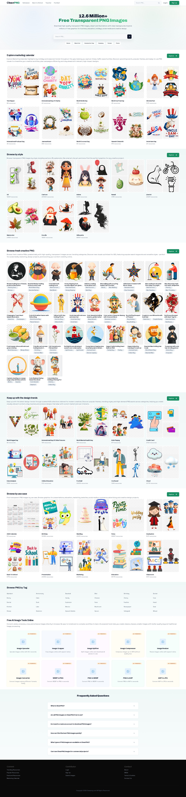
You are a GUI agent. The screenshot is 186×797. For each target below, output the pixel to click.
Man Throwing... (171, 290)
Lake (37, 607)
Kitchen (9, 607)
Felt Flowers (53, 353)
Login (67, 770)
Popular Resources (13, 773)
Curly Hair (169, 353)
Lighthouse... (69, 350)
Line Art (149, 194)
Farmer (110, 43)
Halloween (26, 3)
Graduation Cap (89, 43)
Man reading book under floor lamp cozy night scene (153, 285)
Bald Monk (53, 290)
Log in (165, 3)
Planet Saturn (34, 322)
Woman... (11, 290)
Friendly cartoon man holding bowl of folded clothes (40, 348)
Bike (96, 593)
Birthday (44, 534)
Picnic (118, 43)
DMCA (126, 773)
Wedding (79, 534)
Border (155, 593)
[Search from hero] (129, 36)
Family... (120, 350)
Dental (9, 602)
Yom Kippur (11, 101)
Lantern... (108, 322)
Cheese (97, 598)
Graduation (150, 534)
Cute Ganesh (34, 382)
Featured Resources (13, 775)
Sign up (174, 3)
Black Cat (77, 43)
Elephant (33, 384)
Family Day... (111, 350)
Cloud (148, 481)
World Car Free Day (117, 101)
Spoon (97, 611)
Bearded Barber (34, 290)
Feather (126, 602)
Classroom (150, 574)
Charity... (169, 287)
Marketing (80, 574)
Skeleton (39, 611)
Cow (154, 598)
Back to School (37, 3)
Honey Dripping (70, 290)
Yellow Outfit (59, 322)
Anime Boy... (170, 350)
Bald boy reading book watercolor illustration (90, 285)
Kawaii (113, 194)
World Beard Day (34, 287)
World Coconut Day (83, 141)
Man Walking (113, 287)
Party (113, 534)
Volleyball (127, 611)
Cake (37, 598)
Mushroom (98, 607)
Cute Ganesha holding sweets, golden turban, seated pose (94, 317)
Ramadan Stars (129, 287)
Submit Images (70, 775)
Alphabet (10, 593)
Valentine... (146, 319)
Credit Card (150, 440)
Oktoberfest (150, 101)
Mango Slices (25, 350)
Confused (114, 481)
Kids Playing (115, 440)
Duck (37, 602)
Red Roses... (169, 322)
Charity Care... (12, 287)
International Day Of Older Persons (53, 440)
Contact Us (128, 778)
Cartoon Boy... (59, 319)
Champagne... (21, 319)
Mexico (67, 607)
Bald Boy (88, 290)
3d (8, 194)
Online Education (47, 481)
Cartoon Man (38, 353)
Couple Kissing (157, 319)
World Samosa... (13, 350)
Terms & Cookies (129, 775)
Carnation (53, 350)
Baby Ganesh (92, 319)
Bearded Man (150, 353)
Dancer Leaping (91, 353)
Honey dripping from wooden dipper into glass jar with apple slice (73, 285)
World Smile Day (82, 101)
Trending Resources (13, 770)
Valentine (11, 319)
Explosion (68, 602)
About (126, 770)
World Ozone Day (35, 319)
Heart (155, 602)
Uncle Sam (74, 322)
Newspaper (127, 607)
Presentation (46, 574)
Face (96, 602)
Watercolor (10, 235)
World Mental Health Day (85, 440)
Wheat (155, 611)
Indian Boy (132, 353)
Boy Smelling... (131, 322)
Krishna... (51, 382)
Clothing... (37, 350)
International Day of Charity (51, 101)
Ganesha (90, 322)
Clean (13, 2)
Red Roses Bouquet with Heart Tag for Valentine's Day (171, 317)
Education (114, 574)
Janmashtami (46, 141)
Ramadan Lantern (110, 319)
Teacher (48, 3)
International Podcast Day (15, 141)
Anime (79, 194)
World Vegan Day (12, 440)
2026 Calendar (12, 534)
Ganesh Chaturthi (117, 141)
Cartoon (44, 194)
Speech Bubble (70, 611)
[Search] (159, 3)
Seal (154, 607)
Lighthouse (79, 350)
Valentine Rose (170, 319)
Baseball (68, 593)
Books (68, 43)
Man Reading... (150, 290)
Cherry (126, 598)
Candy (67, 598)
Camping (100, 43)
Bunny (9, 598)
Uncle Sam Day (151, 141)
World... (103, 287)
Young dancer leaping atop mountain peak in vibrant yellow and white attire (95, 348)
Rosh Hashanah (70, 287)
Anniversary (40, 593)
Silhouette (80, 235)
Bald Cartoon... (54, 287)
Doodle (44, 235)
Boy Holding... (131, 319)
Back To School (12, 574)
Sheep (9, 611)
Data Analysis (11, 481)
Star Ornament (129, 290)
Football (57, 3)
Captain (18, 382)
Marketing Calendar (13, 778)
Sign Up (68, 773)
